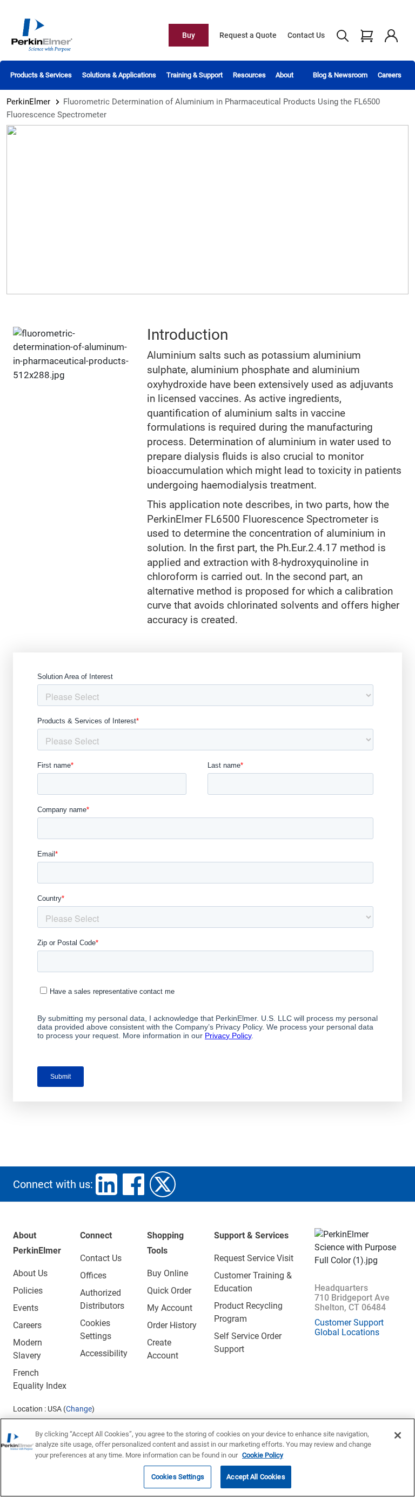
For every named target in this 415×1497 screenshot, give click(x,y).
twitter (163, 1184)
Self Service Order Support (248, 1342)
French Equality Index (39, 1379)
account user (391, 35)
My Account (169, 1308)
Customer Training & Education (253, 1282)
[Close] (398, 1435)
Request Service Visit (253, 1258)
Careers (389, 75)
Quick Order (169, 1290)
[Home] (41, 34)
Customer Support (349, 1322)
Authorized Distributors (102, 1299)
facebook (133, 1184)
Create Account (162, 1349)
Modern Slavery (27, 1349)
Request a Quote (248, 35)
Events (25, 1308)
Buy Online (167, 1273)
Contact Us (306, 35)
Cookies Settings (177, 1477)
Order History (172, 1325)
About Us (30, 1273)
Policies (28, 1290)
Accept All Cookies (255, 1477)
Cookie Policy (262, 1455)
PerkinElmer (28, 102)
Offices (93, 1275)
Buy (188, 35)
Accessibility (104, 1353)
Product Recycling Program (248, 1312)
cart (366, 35)
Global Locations (346, 1332)
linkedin (106, 1184)
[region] (207, 1457)
